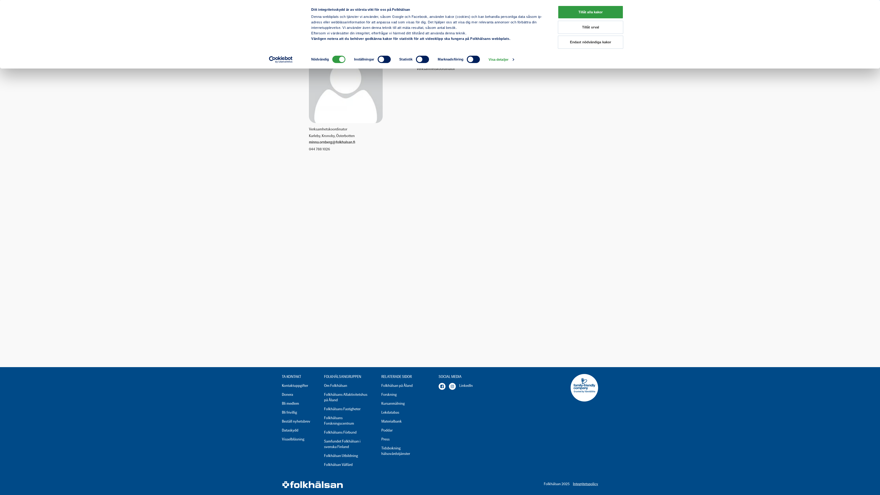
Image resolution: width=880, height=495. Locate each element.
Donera (287, 394)
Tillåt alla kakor (590, 12)
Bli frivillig (289, 412)
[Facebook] (442, 386)
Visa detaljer (499, 59)
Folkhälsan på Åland (397, 385)
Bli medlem (290, 403)
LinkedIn (466, 385)
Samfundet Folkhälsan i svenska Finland (342, 444)
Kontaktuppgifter (295, 385)
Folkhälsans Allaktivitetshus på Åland (345, 397)
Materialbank (391, 421)
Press (385, 439)
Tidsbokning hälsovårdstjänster (395, 451)
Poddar (387, 430)
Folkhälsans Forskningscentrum (339, 421)
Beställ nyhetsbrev (296, 421)
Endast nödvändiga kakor (590, 42)
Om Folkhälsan (335, 385)
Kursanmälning (393, 403)
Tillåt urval (590, 27)
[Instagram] (452, 386)
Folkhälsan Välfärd (338, 464)
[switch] (384, 59)
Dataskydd (290, 430)
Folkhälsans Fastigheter (342, 409)
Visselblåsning (293, 439)
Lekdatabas (390, 412)
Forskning (389, 394)
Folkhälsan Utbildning (341, 456)
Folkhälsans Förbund (340, 432)
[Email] (332, 142)
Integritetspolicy (585, 484)
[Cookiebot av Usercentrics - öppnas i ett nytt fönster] (281, 59)
